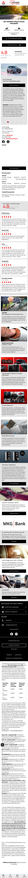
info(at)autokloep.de (12, 138)
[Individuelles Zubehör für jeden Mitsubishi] (14, 364)
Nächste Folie (25, 12)
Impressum (9, 654)
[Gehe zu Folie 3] (16, 122)
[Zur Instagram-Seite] (8, 141)
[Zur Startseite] (12, 3)
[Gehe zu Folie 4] (20, 122)
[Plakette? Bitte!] (14, 334)
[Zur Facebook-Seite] (3, 141)
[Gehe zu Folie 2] (12, 122)
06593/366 (10, 135)
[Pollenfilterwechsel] (14, 427)
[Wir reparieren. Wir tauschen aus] (14, 303)
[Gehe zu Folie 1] (8, 122)
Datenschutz (18, 654)
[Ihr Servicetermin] (14, 396)
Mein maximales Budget (14, 32)
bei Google (12, 208)
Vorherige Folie (2, 12)
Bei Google (4, 57)
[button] (14, 45)
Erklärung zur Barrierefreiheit (14, 658)
